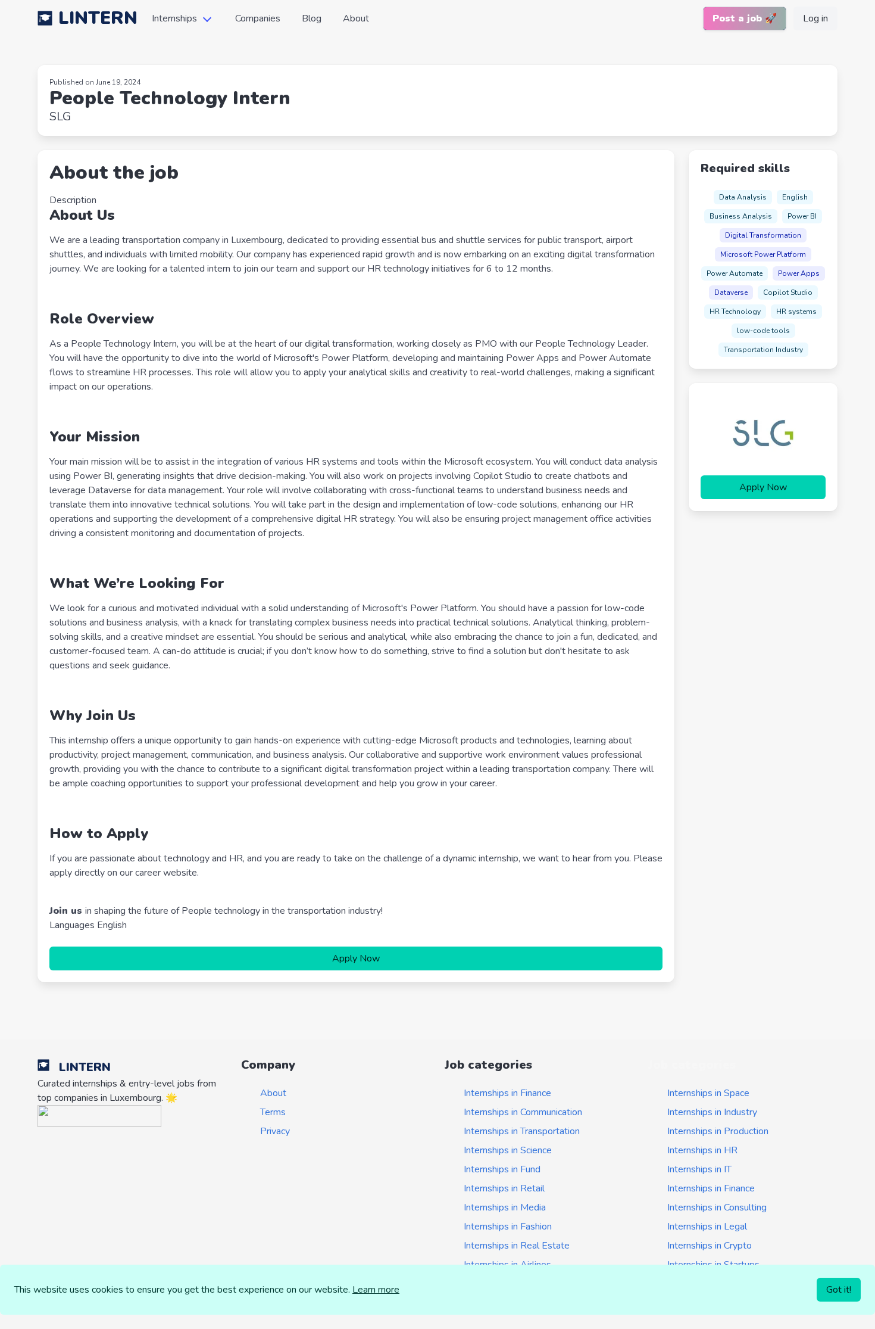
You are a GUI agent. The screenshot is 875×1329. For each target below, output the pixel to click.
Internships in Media (505, 1207)
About (356, 18)
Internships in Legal (707, 1226)
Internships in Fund (502, 1169)
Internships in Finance (507, 1093)
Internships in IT (699, 1169)
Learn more (375, 1289)
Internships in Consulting (717, 1207)
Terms (273, 1112)
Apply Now (356, 958)
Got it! (838, 1289)
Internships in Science (508, 1150)
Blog (311, 18)
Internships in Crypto (709, 1245)
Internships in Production (717, 1131)
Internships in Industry (712, 1112)
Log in (815, 18)
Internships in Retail (504, 1188)
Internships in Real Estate (517, 1245)
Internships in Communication (523, 1112)
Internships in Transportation (522, 1131)
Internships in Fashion (508, 1226)
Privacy (275, 1131)
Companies (257, 18)
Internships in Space (708, 1093)
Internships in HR (702, 1150)
